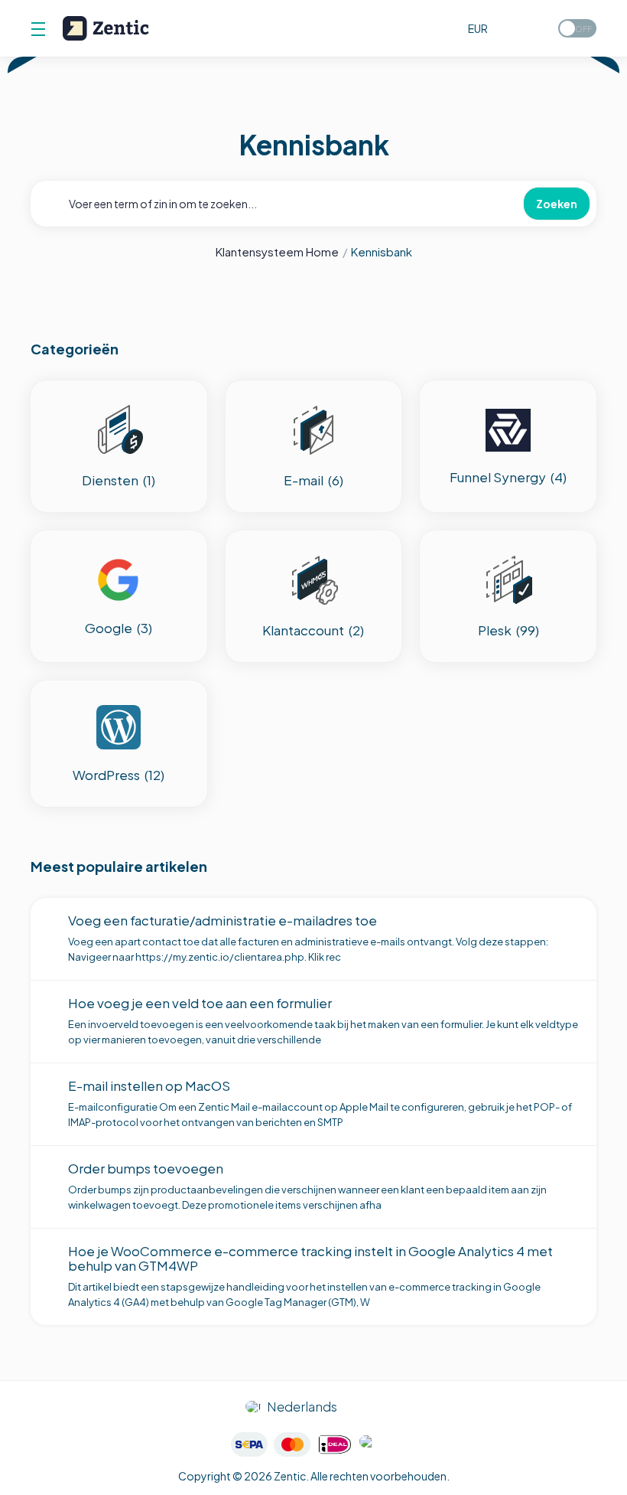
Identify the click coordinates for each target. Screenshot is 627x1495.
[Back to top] (375, 1406)
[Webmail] (446, 28)
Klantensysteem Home (277, 252)
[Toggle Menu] (37, 28)
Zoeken (556, 204)
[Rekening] (529, 28)
